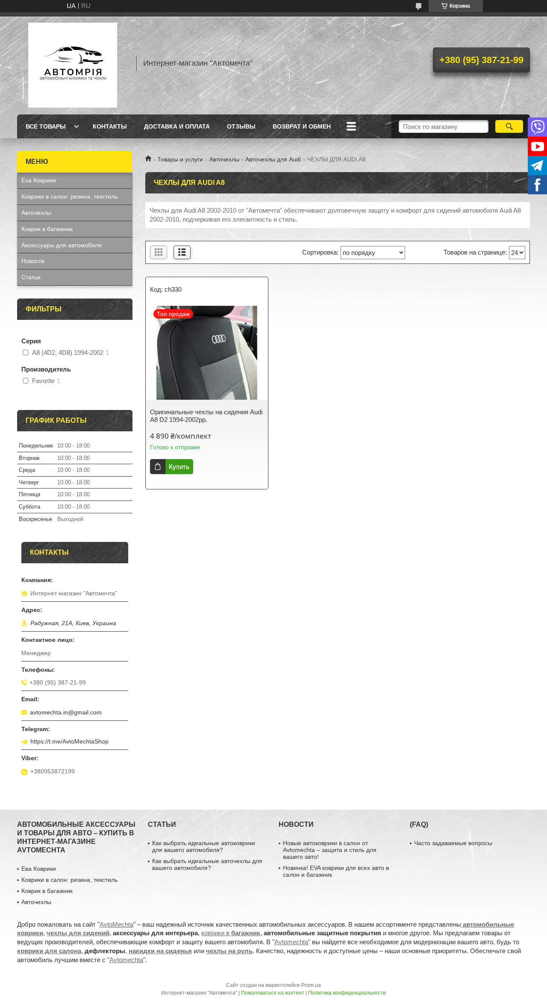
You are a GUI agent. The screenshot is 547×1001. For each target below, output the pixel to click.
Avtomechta (291, 941)
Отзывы (241, 126)
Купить (179, 466)
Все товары (46, 126)
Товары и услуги (180, 159)
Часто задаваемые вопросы (453, 843)
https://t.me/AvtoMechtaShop (69, 741)
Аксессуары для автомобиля (61, 245)
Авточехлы (224, 159)
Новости (32, 261)
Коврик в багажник (47, 228)
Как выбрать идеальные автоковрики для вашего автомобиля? (203, 846)
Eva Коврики (38, 180)
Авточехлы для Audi (273, 159)
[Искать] (509, 126)
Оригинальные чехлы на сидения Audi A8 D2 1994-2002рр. (206, 415)
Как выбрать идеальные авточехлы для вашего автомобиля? (207, 864)
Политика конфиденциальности (347, 993)
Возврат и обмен (302, 126)
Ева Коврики (38, 868)
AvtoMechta (116, 924)
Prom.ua (311, 985)
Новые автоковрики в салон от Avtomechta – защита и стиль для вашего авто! (329, 850)
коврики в (230, 933)
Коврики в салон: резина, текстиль (69, 196)
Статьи (31, 277)
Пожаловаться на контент (272, 993)
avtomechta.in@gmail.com (66, 712)
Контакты (110, 126)
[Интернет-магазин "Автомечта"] (72, 63)
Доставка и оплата (177, 126)
